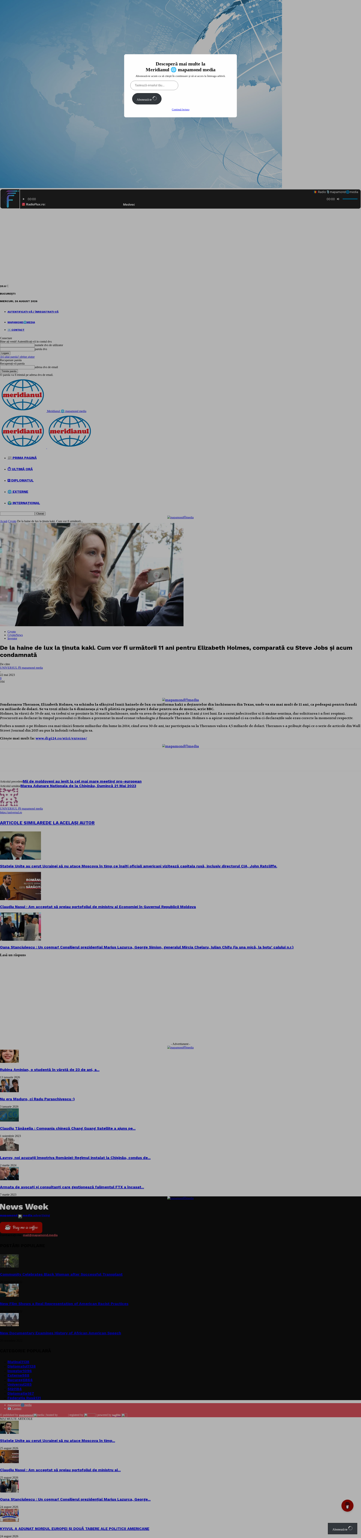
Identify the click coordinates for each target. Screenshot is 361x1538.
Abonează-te (144, 99)
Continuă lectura (180, 109)
